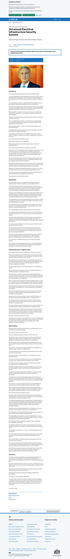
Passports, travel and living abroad (34, 536)
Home (10, 22)
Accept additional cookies (15, 15)
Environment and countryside (33, 529)
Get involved (47, 541)
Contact (34, 548)
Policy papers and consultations (52, 534)
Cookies (18, 548)
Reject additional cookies (28, 15)
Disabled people (12, 539)
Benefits (10, 524)
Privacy (13, 548)
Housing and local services (33, 531)
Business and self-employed (15, 529)
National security (12, 499)
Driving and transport (13, 541)
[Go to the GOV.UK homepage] (13, 19)
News (46, 526)
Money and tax (30, 534)
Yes (23, 510)
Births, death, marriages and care (16, 526)
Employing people (31, 526)
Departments (48, 524)
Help (10, 548)
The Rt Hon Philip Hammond (28, 44)
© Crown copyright (57, 555)
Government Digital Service (30, 550)
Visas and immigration (32, 539)
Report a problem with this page (53, 510)
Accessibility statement (26, 548)
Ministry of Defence (17, 44)
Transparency (48, 536)
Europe (10, 497)
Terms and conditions (42, 548)
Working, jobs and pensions (33, 541)
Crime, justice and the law (14, 536)
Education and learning (32, 524)
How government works (50, 539)
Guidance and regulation (50, 529)
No (29, 510)
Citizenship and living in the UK (15, 534)
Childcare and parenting (14, 531)
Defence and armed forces (17, 22)
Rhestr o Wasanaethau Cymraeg (16, 550)
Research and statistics (50, 531)
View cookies (39, 15)
